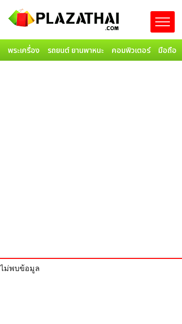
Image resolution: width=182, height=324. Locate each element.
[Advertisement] (91, 160)
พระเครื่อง (24, 50)
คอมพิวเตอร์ (131, 50)
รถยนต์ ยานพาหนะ (76, 50)
